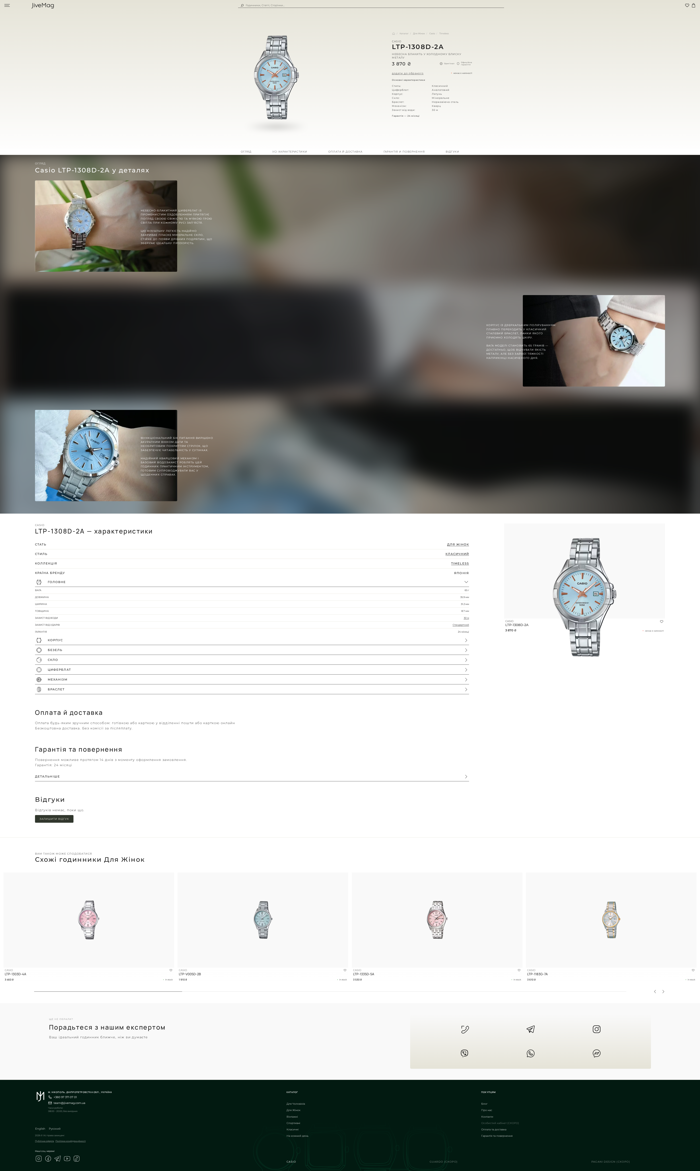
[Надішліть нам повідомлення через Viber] (464, 1053)
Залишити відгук (54, 819)
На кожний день (297, 1135)
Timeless (444, 33)
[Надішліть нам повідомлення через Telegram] (530, 1029)
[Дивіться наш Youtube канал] (67, 1159)
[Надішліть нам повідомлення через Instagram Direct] (596, 1029)
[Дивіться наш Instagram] (38, 1159)
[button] (252, 582)
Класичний (457, 554)
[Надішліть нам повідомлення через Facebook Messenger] (596, 1053)
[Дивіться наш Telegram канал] (57, 1159)
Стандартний (461, 625)
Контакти (487, 1116)
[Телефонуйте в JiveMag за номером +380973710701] (464, 1029)
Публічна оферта (44, 1141)
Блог (484, 1103)
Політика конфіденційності (70, 1141)
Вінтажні (292, 1116)
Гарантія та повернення (497, 1135)
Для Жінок (419, 33)
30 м (466, 618)
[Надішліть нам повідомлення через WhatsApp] (530, 1053)
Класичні (293, 1129)
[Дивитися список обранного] (687, 5)
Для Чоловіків (296, 1103)
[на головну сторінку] (44, 5)
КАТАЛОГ (292, 1092)
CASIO (291, 1161)
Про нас (486, 1110)
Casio (432, 33)
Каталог (404, 33)
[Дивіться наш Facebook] (48, 1159)
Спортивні (293, 1123)
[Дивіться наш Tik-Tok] (76, 1159)
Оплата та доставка (493, 1129)
